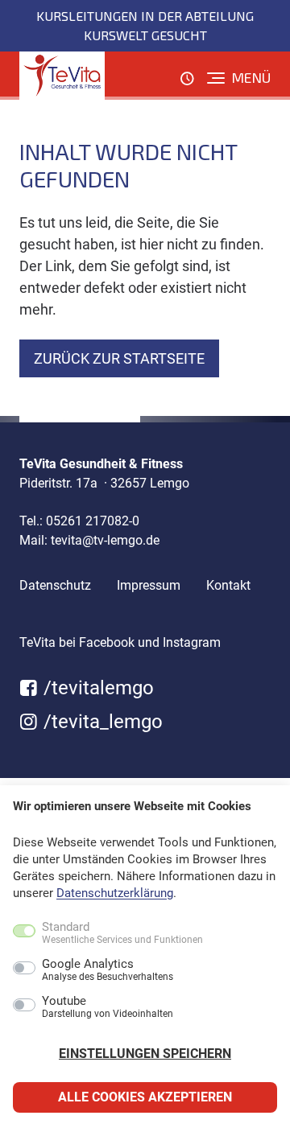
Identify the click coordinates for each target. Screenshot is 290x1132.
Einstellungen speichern (145, 1053)
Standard (122, 933)
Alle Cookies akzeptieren (145, 1097)
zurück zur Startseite (119, 358)
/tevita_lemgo (101, 721)
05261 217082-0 (92, 521)
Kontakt (228, 585)
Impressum (148, 585)
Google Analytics (107, 970)
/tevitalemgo (96, 688)
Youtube (107, 1007)
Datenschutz (55, 585)
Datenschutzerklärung (114, 893)
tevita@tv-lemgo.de (105, 540)
